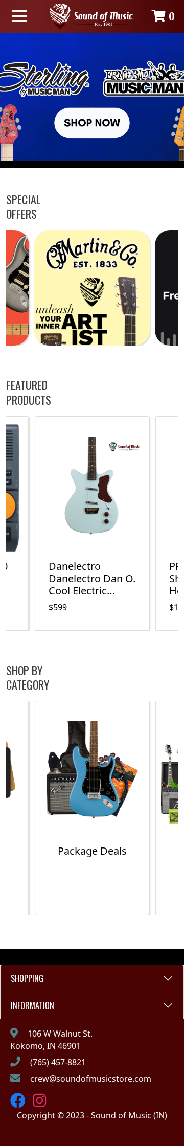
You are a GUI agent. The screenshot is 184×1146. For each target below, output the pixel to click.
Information (32, 1005)
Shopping (27, 978)
